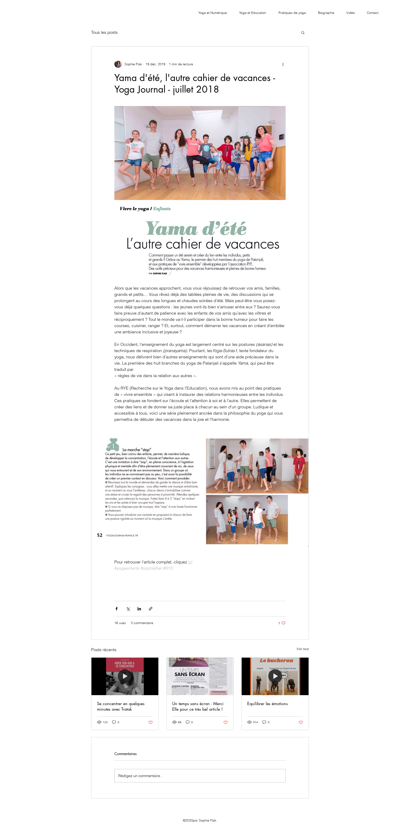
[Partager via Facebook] (116, 608)
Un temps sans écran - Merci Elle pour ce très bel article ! (198, 706)
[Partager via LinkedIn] (139, 608)
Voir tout (303, 649)
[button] (303, 32)
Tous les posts (104, 32)
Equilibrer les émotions (267, 703)
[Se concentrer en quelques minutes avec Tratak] (124, 676)
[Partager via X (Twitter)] (128, 608)
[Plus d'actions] (283, 64)
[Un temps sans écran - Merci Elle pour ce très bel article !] (200, 676)
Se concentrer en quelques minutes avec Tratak (120, 706)
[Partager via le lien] (150, 608)
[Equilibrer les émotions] (275, 676)
